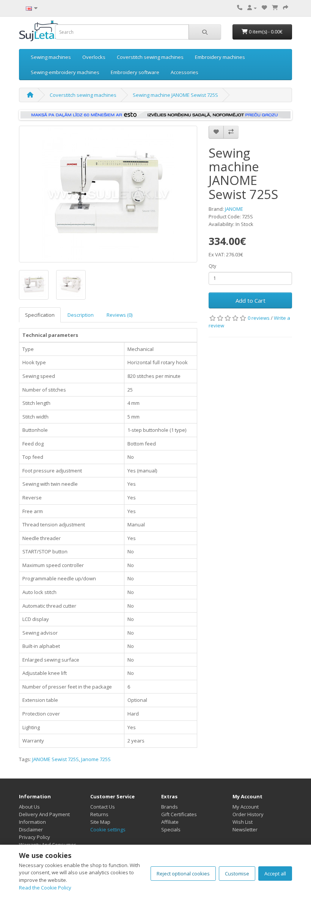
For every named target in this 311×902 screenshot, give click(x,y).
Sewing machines (51, 57)
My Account (245, 806)
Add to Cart (250, 300)
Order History (248, 814)
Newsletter (245, 829)
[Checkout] (285, 7)
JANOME (234, 208)
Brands (169, 806)
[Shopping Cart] (275, 7)
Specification (40, 314)
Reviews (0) (119, 314)
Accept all (275, 873)
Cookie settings (108, 829)
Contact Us (102, 806)
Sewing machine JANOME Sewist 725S (175, 95)
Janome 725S (96, 759)
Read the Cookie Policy (45, 887)
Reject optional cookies (183, 873)
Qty (212, 266)
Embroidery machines (220, 57)
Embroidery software (135, 72)
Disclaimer (31, 829)
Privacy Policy (34, 837)
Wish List (242, 821)
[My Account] (252, 7)
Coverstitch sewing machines (150, 57)
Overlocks (93, 57)
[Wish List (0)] (264, 7)
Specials (171, 829)
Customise (237, 873)
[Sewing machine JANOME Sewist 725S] (108, 194)
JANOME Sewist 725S (55, 759)
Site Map (100, 821)
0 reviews (259, 317)
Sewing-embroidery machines (65, 72)
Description (81, 314)
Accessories (184, 72)
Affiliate (170, 821)
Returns (99, 814)
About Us (29, 806)
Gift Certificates (179, 814)
